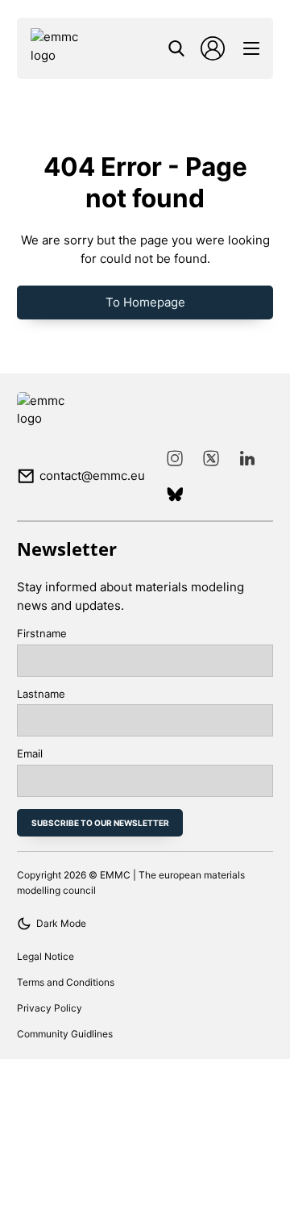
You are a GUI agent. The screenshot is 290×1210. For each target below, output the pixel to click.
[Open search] (176, 48)
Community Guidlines (65, 1034)
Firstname (42, 633)
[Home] (61, 48)
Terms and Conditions (65, 982)
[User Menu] (213, 48)
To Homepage (145, 302)
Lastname (41, 694)
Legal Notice (45, 956)
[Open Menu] (251, 48)
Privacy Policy (49, 1008)
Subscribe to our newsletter (100, 823)
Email (30, 754)
